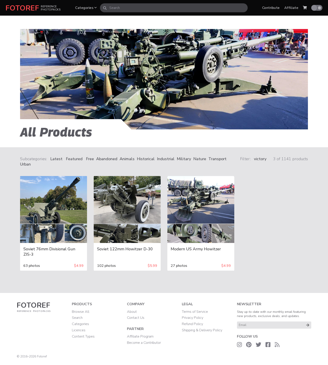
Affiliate (291, 7)
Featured (74, 159)
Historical (146, 159)
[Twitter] (258, 345)
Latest (56, 159)
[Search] (104, 8)
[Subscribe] (307, 325)
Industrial (165, 159)
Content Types (83, 336)
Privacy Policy (192, 317)
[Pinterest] (248, 345)
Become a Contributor (144, 342)
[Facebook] (268, 345)
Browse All (80, 311)
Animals (127, 159)
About (132, 311)
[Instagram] (239, 345)
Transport (217, 159)
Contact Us (135, 317)
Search (77, 317)
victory (260, 159)
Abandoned (106, 159)
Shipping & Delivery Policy (202, 330)
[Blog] (277, 345)
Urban (25, 164)
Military (184, 159)
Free (90, 159)
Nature (199, 159)
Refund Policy (192, 323)
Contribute (271, 7)
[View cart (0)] (305, 8)
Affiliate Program (140, 336)
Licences (78, 330)
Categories (84, 7)
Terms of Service (195, 311)
